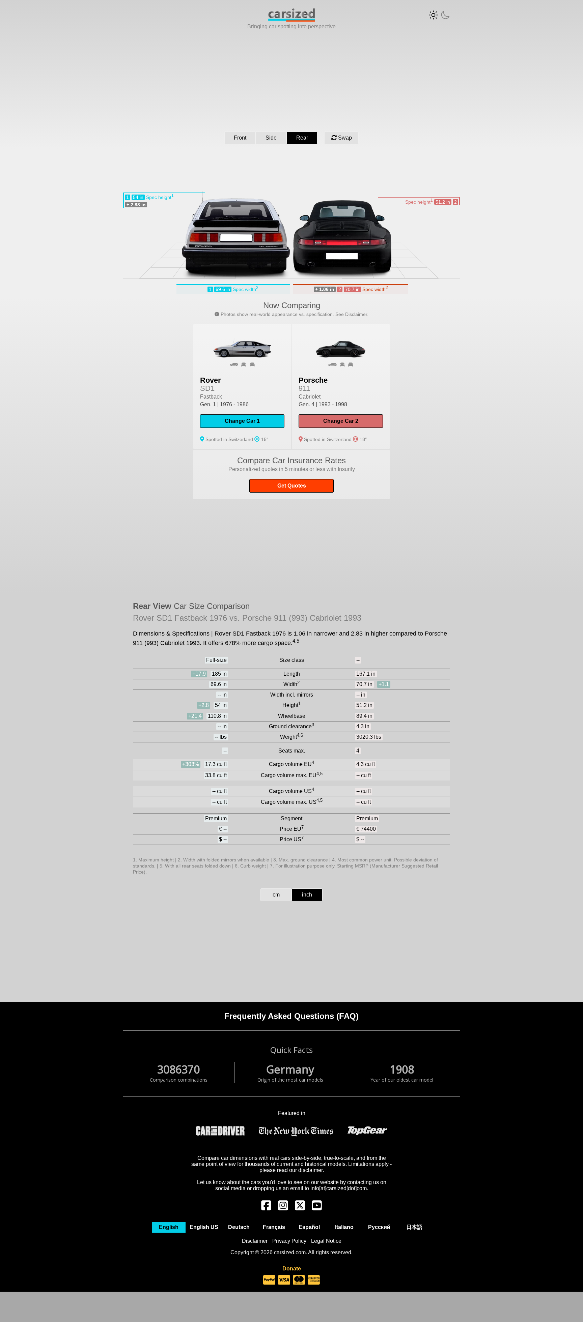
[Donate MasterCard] (299, 1280)
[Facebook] (266, 1209)
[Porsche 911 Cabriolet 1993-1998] (341, 386)
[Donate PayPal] (269, 1280)
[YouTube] (317, 1209)
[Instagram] (283, 1209)
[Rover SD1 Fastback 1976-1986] (242, 386)
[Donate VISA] (284, 1280)
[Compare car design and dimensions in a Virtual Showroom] (291, 20)
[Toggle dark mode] (439, 15)
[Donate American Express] (314, 1280)
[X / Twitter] (300, 1209)
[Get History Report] (291, 474)
